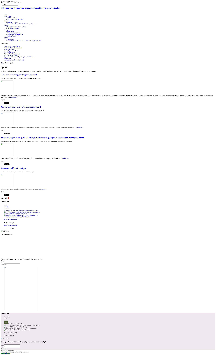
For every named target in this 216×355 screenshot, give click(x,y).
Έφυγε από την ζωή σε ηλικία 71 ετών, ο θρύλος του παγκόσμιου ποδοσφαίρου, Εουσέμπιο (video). (43, 137)
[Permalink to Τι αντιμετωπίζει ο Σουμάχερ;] (7, 186)
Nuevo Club (7, 58)
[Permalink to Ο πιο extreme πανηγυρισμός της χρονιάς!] (7, 92)
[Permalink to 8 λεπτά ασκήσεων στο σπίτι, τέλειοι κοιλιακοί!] (7, 125)
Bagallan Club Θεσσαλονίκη (11, 54)
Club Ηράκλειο (11, 36)
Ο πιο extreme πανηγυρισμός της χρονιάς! (19, 75)
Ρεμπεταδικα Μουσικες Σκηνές (15, 19)
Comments (7, 208)
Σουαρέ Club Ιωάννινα (10, 52)
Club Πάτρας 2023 (12, 22)
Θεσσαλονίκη (7, 16)
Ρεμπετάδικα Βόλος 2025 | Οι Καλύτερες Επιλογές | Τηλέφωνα (24, 40)
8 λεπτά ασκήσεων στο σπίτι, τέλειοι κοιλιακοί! (21, 107)
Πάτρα (6, 21)
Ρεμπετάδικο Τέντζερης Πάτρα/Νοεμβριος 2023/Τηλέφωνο (20, 57)
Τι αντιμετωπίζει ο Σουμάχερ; (13, 168)
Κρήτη (6, 30)
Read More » (13, 97)
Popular (6, 206)
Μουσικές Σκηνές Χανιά (14, 33)
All (16, 219)
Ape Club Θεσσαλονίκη (10, 55)
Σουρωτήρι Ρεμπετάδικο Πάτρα (12, 48)
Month (13, 219)
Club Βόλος (10, 39)
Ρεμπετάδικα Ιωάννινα (13, 28)
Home (5, 14)
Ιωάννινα (6, 25)
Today (5, 219)
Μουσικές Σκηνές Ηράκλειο (15, 34)
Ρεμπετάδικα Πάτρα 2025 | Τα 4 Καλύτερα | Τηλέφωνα (22, 24)
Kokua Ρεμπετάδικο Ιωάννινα (12, 51)
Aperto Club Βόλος (9, 49)
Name (2, 261)
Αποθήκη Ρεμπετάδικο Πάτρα (12, 46)
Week (9, 219)
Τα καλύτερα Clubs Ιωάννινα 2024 (16, 27)
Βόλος (6, 37)
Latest (5, 204)
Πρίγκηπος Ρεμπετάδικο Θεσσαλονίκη (14, 60)
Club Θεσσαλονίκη (12, 18)
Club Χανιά (10, 31)
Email (2, 262)
